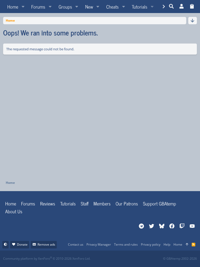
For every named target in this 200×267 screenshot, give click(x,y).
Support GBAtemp (159, 203)
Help (167, 244)
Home (10, 203)
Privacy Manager (98, 244)
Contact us (75, 244)
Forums (28, 203)
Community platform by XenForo (46, 258)
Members (102, 203)
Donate (22, 244)
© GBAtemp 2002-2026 (180, 259)
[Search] (171, 6)
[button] (23, 6)
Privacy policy (150, 244)
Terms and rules (126, 244)
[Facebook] (104, 258)
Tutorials (68, 203)
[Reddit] (116, 258)
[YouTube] (150, 258)
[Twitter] (138, 258)
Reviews (47, 203)
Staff (85, 203)
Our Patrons (127, 203)
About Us (13, 211)
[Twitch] (127, 258)
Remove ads (46, 244)
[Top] (187, 244)
